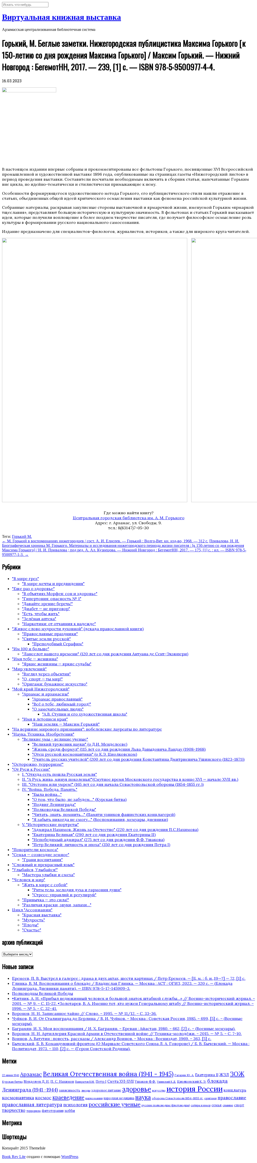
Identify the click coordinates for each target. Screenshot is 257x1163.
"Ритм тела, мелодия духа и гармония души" (76, 889)
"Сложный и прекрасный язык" (43, 864)
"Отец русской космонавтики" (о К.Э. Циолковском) (84, 754)
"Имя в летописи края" (45, 719)
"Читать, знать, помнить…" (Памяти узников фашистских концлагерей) (103, 814)
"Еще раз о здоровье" (33, 588)
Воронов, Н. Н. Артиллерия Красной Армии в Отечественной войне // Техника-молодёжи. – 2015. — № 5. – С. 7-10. (127, 1033)
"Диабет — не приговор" (46, 608)
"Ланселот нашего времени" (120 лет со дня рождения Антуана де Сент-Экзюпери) (105, 653)
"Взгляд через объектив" (46, 673)
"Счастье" (31, 929)
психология (75, 1104)
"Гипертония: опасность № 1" (51, 598)
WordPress (69, 1156)
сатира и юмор (201, 1105)
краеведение (68, 1097)
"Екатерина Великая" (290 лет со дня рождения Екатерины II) (94, 834)
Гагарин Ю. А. (184, 1075)
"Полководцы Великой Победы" (64, 809)
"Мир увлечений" (29, 668)
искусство (158, 1090)
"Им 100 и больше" (30, 648)
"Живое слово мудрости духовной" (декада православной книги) (78, 628)
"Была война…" (47, 794)
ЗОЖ (237, 1074)
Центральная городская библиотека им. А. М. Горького (128, 517)
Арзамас (31, 1074)
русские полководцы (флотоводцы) (166, 1105)
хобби (70, 1110)
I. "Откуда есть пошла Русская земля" (59, 774)
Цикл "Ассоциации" (32, 909)
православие (232, 1098)
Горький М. (22, 536)
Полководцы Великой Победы (42, 993)
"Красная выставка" (41, 914)
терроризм (33, 1111)
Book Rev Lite (14, 1156)
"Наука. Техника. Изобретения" (43, 734)
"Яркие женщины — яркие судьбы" (56, 663)
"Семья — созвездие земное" (40, 854)
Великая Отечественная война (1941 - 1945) (108, 1074)
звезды (85, 1090)
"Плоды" (30, 924)
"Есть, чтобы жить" (40, 613)
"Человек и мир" (28, 879)
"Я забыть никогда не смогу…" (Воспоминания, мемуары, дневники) (100, 819)
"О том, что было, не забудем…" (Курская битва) (79, 799)
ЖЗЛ (224, 1074)
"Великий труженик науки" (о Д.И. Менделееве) (79, 744)
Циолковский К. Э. (191, 1081)
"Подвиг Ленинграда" (54, 804)
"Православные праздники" (50, 633)
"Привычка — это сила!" (45, 899)
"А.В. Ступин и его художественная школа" (84, 714)
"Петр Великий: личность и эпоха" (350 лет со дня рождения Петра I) (101, 844)
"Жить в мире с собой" (45, 884)
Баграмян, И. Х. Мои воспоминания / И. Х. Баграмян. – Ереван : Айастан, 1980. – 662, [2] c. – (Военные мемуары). (123, 1028)
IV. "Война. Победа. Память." (49, 789)
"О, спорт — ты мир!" (42, 678)
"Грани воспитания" (42, 859)
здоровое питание (106, 1090)
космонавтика (18, 1098)
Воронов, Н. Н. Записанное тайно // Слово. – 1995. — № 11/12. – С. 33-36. (84, 1013)
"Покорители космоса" (35, 849)
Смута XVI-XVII (120, 1081)
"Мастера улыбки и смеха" (48, 874)
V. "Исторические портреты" (50, 824)
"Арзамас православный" (57, 698)
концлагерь (235, 1090)
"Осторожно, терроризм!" (37, 764)
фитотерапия (52, 1111)
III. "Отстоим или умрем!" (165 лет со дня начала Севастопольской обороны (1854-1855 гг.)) (113, 784)
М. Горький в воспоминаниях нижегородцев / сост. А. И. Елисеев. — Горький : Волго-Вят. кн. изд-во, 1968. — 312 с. (105, 541)
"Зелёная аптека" (39, 618)
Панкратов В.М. (85, 1081)
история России (194, 1088)
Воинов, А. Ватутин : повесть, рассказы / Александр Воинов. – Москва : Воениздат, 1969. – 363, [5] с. (111, 1038)
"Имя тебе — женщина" (35, 658)
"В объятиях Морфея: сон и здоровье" (59, 593)
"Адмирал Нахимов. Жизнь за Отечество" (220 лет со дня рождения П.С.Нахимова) (115, 829)
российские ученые (115, 1104)
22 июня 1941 (10, 1075)
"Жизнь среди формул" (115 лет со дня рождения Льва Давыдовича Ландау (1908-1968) (119, 749)
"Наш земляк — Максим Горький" (66, 724)
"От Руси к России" (31, 769)
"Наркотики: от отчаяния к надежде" (59, 623)
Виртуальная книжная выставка (61, 17)
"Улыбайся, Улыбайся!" (35, 869)
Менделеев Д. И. (36, 1081)
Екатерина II (206, 1074)
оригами (210, 1098)
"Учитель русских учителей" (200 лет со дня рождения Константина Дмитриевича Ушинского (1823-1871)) (138, 759)
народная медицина (119, 1098)
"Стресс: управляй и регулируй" (64, 894)
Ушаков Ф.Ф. (145, 1081)
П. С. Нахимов (62, 1081)
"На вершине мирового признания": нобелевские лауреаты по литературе (87, 729)
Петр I (101, 1081)
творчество (13, 1110)
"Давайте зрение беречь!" (47, 603)
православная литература (32, 1105)
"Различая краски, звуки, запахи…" (56, 904)
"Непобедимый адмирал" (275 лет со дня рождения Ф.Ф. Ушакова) (98, 839)
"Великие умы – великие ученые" (55, 739)
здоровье (136, 1089)
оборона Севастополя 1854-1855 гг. (177, 1098)
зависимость (69, 1090)
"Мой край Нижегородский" (41, 688)
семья (217, 1105)
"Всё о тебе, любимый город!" (61, 703)
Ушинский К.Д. (166, 1081)
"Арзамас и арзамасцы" (45, 693)
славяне (228, 1105)
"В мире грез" (25, 578)
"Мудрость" (33, 919)
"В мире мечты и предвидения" (53, 583)
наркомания (94, 1098)
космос (43, 1098)
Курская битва (12, 1081)
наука (143, 1097)
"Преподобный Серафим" (57, 643)
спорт (239, 1105)
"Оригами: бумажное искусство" (54, 683)
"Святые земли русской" (46, 638)
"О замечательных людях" (58, 709)
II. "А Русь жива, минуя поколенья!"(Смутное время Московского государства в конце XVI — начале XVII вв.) (130, 779)
